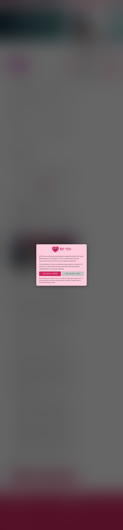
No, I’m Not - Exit (73, 274)
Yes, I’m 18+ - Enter (50, 273)
